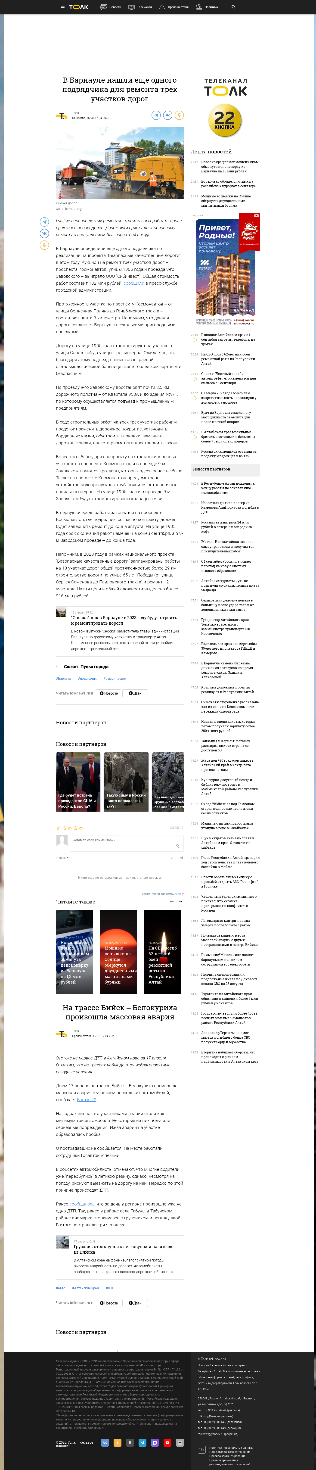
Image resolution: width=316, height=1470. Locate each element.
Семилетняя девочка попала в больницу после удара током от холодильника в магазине (227, 605)
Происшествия (178, 7)
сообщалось (82, 1204)
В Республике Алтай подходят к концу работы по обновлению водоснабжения (228, 488)
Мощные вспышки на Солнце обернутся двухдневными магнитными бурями (121, 965)
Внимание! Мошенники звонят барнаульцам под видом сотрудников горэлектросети (227, 959)
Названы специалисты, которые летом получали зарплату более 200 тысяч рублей (228, 726)
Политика (211, 7)
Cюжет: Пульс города (86, 666)
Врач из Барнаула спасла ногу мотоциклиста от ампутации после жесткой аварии (226, 417)
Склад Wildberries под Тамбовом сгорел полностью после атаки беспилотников (228, 808)
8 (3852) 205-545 (215, 1422)
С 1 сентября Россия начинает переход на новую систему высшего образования (226, 566)
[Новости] (108, 693)
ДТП (110, 1288)
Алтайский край (85, 1288)
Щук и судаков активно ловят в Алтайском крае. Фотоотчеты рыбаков (227, 843)
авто (60, 1288)
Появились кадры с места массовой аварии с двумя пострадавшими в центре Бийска (229, 940)
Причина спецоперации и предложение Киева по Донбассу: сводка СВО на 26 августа (229, 979)
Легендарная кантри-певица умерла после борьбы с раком (226, 922)
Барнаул (63, 678)
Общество (78, 118)
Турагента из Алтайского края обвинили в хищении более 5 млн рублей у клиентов (229, 998)
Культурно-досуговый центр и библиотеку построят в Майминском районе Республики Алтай (229, 787)
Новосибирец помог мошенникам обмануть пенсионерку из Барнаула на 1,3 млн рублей (75, 962)
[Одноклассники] (179, 115)
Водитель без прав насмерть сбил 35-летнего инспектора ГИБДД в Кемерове (229, 648)
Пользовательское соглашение (230, 1452)
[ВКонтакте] (167, 115)
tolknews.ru (217, 1359)
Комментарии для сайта (163, 894)
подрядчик (87, 678)
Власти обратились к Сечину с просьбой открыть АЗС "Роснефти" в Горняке (229, 881)
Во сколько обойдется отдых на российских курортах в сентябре (228, 183)
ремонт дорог (115, 678)
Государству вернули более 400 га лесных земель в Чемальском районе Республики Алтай (229, 1018)
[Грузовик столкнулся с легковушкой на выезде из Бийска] (62, 1258)
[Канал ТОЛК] (135, 693)
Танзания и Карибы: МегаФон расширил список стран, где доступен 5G (226, 745)
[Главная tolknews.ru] (78, 7)
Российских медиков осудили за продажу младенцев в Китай (229, 453)
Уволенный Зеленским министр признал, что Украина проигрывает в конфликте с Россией (229, 903)
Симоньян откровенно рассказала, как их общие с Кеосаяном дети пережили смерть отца (230, 706)
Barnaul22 (86, 1099)
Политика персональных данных (231, 1447)
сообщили (134, 283)
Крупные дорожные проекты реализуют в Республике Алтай (227, 689)
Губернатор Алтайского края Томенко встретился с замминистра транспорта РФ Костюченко (225, 626)
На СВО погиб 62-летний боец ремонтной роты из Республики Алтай (163, 965)
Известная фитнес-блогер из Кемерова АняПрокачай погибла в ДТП (230, 507)
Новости (115, 7)
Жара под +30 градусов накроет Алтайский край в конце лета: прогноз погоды (227, 765)
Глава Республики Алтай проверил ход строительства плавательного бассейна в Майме (230, 862)
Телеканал (144, 7)
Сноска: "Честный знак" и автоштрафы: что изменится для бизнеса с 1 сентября (228, 378)
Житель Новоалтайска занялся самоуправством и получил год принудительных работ (227, 546)
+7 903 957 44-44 (215, 1410)
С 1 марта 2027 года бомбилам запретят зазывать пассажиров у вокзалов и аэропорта (229, 398)
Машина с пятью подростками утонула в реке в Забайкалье (227, 825)
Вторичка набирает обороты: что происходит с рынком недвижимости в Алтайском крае (229, 1057)
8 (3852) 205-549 (215, 1428)
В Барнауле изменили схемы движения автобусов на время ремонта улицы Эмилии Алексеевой (227, 670)
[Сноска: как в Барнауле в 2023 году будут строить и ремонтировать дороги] (61, 631)
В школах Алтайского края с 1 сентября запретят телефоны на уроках (228, 339)
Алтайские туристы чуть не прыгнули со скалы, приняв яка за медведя (230, 585)
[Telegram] (156, 115)
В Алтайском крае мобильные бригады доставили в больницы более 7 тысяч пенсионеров (228, 436)
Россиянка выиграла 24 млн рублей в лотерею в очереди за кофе (226, 527)
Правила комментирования (227, 1456)
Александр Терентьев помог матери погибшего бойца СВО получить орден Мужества (225, 1037)
